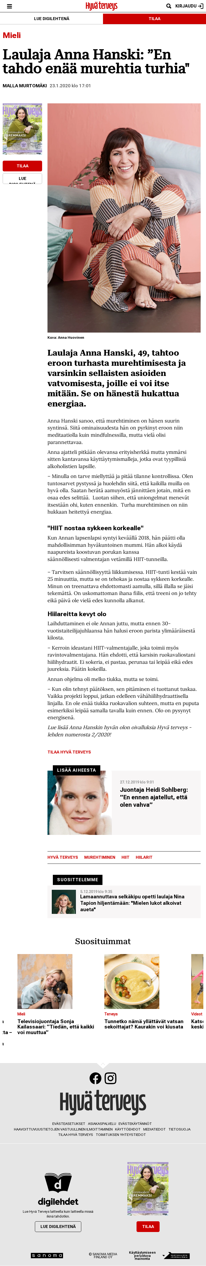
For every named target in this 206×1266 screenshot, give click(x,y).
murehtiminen (99, 858)
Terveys (111, 1014)
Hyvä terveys (62, 858)
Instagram (110, 1078)
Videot (196, 1014)
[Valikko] (9, 6)
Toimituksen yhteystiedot (121, 1135)
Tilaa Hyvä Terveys (69, 752)
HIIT (126, 858)
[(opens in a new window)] (22, 128)
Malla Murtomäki (25, 85)
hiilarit (144, 858)
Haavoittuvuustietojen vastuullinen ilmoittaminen (63, 1129)
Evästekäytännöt (135, 1124)
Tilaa (154, 18)
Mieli (12, 35)
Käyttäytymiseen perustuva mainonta (142, 1256)
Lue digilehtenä (51, 18)
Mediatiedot (154, 1129)
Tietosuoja (179, 1129)
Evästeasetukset (68, 1124)
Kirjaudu (186, 6)
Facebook (95, 1078)
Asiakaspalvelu (102, 1124)
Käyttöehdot (128, 1129)
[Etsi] (169, 6)
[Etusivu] (102, 5)
